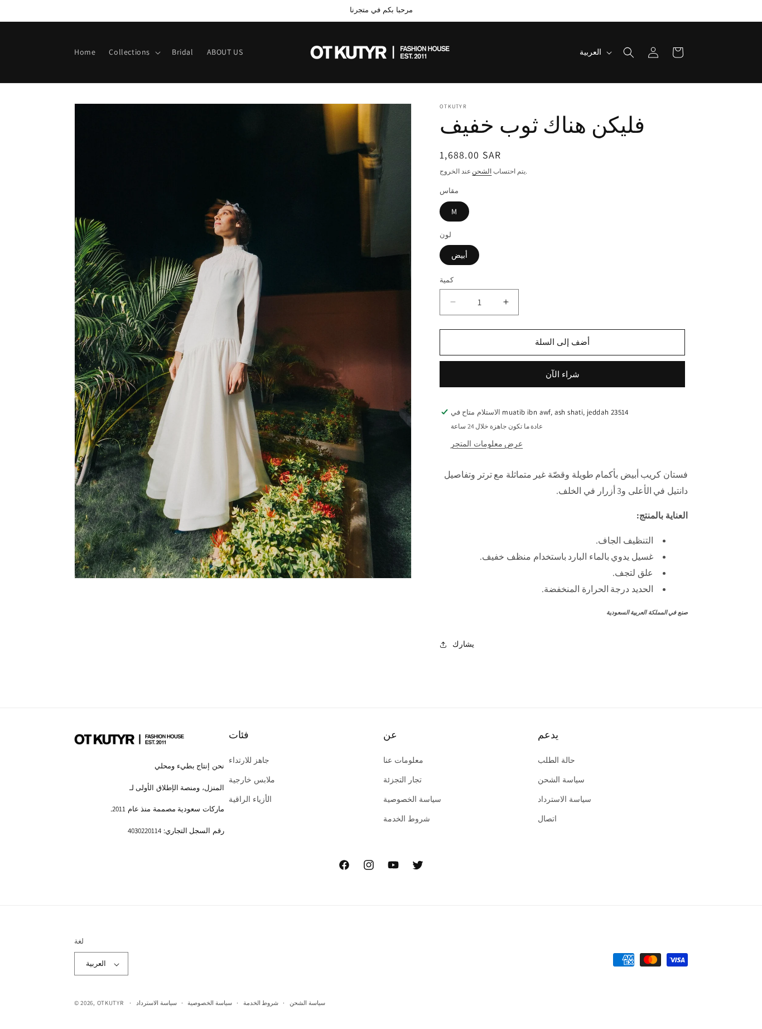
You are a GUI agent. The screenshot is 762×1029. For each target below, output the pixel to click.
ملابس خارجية (252, 780)
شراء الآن (563, 374)
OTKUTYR (110, 1003)
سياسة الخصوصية (412, 800)
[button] (133, 52)
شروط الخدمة (406, 819)
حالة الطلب (556, 760)
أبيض (459, 255)
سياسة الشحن (561, 780)
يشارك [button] (463, 644)
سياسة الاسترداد (564, 800)
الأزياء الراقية (250, 800)
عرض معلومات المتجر (487, 444)
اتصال (547, 819)
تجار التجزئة (402, 780)
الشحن (481, 171)
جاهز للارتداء (249, 760)
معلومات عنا (403, 760)
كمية (447, 280)
